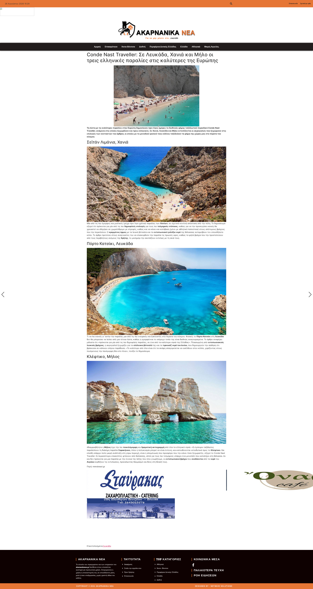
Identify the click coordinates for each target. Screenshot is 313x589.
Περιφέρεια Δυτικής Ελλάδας (163, 47)
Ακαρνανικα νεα (91, 559)
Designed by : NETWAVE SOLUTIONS (213, 586)
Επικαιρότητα (111, 47)
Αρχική (97, 47)
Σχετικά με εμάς (305, 3)
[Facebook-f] (193, 565)
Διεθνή (142, 47)
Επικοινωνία (293, 3)
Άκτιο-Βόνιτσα (128, 47)
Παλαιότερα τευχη (209, 570)
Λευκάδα (107, 546)
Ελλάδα (184, 47)
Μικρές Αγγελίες (211, 47)
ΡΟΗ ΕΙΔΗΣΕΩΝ (205, 575)
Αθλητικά (196, 47)
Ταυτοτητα (132, 559)
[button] (3, 294)
